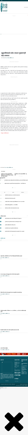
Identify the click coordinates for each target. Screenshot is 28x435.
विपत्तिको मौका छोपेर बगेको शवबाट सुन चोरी (10, 198)
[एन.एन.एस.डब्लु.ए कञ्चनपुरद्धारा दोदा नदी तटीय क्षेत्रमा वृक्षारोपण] (14, 266)
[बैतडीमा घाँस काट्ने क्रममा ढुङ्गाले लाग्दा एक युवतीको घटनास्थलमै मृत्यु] (14, 284)
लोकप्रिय (13, 192)
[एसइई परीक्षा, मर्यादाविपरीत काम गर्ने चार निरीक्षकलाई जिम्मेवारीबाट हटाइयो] (14, 247)
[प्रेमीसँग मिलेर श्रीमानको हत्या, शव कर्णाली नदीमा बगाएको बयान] (3, 196)
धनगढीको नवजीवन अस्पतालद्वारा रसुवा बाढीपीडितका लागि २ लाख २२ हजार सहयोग (14, 201)
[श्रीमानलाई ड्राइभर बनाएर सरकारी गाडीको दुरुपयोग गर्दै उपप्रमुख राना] (3, 219)
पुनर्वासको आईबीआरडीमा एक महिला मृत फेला (10, 224)
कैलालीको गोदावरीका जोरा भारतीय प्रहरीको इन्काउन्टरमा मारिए (10, 329)
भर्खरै (4, 192)
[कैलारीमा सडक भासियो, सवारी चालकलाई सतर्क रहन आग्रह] (3, 209)
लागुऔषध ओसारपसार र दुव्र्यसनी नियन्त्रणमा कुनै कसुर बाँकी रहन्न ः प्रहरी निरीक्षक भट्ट (15, 183)
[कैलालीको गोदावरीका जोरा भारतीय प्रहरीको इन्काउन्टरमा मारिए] (14, 321)
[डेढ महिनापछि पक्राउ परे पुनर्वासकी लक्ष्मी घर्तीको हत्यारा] (3, 229)
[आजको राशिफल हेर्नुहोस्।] (14, 339)
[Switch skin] (24, 7)
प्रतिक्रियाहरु (22, 192)
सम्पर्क (22, 385)
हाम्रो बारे (20, 385)
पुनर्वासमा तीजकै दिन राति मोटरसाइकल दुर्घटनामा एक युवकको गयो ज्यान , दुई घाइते (14, 231)
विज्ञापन (23, 385)
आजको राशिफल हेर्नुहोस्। (4, 348)
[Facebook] (6, 380)
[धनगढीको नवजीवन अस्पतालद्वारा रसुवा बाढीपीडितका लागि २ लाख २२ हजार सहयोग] (3, 202)
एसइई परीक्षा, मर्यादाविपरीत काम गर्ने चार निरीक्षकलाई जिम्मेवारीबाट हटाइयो (11, 255)
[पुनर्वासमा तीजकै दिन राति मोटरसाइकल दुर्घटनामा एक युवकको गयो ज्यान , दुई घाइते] (3, 232)
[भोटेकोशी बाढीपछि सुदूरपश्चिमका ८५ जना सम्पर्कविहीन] (3, 205)
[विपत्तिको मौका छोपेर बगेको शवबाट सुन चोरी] (3, 199)
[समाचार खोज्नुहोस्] (25, 7)
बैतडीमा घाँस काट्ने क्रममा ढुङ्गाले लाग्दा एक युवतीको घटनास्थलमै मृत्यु (11, 292)
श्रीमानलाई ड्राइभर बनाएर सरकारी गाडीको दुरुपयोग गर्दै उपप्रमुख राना (13, 218)
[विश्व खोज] (4, 7)
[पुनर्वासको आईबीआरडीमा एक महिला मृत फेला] (3, 225)
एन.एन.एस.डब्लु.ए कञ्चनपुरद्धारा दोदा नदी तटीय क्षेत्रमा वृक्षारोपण (10, 274)
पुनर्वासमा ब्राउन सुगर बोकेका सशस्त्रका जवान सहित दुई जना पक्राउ (13, 221)
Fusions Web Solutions (25, 384)
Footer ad (14, 352)
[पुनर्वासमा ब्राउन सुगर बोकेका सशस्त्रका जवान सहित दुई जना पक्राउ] (3, 222)
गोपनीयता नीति (26, 385)
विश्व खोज (10, 384)
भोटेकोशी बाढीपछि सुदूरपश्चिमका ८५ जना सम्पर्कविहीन (11, 204)
